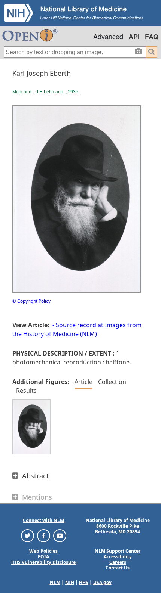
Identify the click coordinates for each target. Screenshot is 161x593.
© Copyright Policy (31, 301)
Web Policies (43, 551)
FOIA (43, 556)
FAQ (151, 36)
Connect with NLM (43, 520)
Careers (117, 562)
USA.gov (102, 582)
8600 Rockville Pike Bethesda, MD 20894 (117, 529)
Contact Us (118, 568)
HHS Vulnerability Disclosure (43, 562)
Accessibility (118, 556)
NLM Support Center (117, 551)
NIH (69, 582)
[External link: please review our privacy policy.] (27, 535)
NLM (55, 582)
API (134, 36)
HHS (83, 582)
